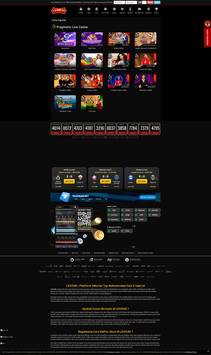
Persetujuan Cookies (113, 352)
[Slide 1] (103, 186)
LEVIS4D (53, 289)
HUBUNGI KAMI (113, 253)
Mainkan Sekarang (147, 197)
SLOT (96, 13)
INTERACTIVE (139, 13)
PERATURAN (86, 253)
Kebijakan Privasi (191, 352)
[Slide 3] (106, 186)
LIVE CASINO (105, 13)
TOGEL (89, 13)
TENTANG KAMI (63, 253)
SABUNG (122, 13)
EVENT (156, 13)
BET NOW (69, 181)
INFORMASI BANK (99, 253)
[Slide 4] (107, 186)
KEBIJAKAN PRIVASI (128, 253)
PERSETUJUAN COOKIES (145, 253)
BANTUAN (75, 253)
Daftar (157, 2)
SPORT (114, 13)
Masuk (150, 2)
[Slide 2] (104, 186)
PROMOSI (148, 13)
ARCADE (130, 13)
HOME (81, 13)
